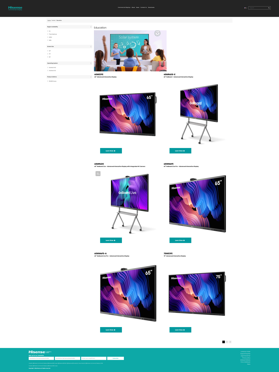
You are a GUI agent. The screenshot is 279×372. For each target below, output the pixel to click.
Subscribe (115, 358)
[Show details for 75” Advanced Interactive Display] (197, 293)
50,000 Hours (52, 81)
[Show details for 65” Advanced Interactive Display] (128, 114)
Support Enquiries (245, 354)
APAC (50, 37)
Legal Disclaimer (245, 356)
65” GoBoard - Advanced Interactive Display (178, 77)
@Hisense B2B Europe (52, 363)
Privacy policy (246, 358)
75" (50, 54)
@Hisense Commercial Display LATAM (94, 363)
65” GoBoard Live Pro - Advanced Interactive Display (181, 166)
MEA (50, 40)
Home (49, 20)
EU (49, 31)
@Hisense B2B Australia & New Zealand (76, 363)
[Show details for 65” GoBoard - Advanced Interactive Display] (197, 114)
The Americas (53, 34)
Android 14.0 (52, 67)
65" (50, 51)
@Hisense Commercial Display (40, 363)
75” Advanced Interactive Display (175, 256)
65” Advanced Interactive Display (105, 77)
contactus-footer (245, 351)
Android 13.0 (52, 70)
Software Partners (245, 360)
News (248, 364)
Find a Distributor (245, 362)
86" (50, 57)
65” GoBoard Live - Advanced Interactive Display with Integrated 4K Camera (119, 166)
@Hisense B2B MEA (62, 363)
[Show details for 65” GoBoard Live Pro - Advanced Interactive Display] (197, 204)
